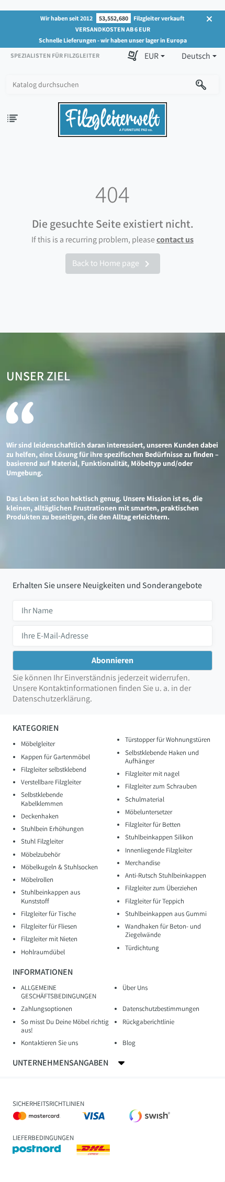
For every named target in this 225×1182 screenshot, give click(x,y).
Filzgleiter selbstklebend (53, 769)
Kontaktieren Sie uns (49, 1042)
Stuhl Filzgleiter (42, 841)
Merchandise (142, 862)
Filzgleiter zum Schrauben (161, 786)
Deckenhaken (40, 816)
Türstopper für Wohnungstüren (167, 739)
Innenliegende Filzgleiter (158, 850)
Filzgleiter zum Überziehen (161, 887)
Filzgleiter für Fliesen (49, 926)
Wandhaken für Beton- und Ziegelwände (163, 930)
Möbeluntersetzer (148, 811)
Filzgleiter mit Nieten (49, 938)
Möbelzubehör (40, 854)
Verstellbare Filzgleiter (51, 782)
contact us (175, 239)
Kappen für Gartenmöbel (55, 756)
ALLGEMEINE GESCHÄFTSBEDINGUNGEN (58, 991)
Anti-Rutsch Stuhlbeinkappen (165, 875)
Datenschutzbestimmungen (160, 1008)
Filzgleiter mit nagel (152, 773)
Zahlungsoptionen (46, 1008)
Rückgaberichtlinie (148, 1021)
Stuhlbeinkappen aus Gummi (166, 913)
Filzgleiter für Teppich (154, 901)
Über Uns (135, 987)
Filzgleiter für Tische (48, 913)
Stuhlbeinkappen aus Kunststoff (50, 896)
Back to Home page (112, 264)
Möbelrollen (37, 879)
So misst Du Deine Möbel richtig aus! (65, 1026)
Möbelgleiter (38, 743)
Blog (129, 1042)
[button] (154, 56)
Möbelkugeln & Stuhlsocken (59, 866)
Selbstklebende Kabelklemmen (42, 798)
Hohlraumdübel (43, 951)
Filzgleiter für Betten (153, 824)
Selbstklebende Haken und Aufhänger (162, 756)
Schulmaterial (144, 799)
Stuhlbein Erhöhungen (52, 828)
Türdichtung (142, 947)
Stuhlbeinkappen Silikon (159, 837)
